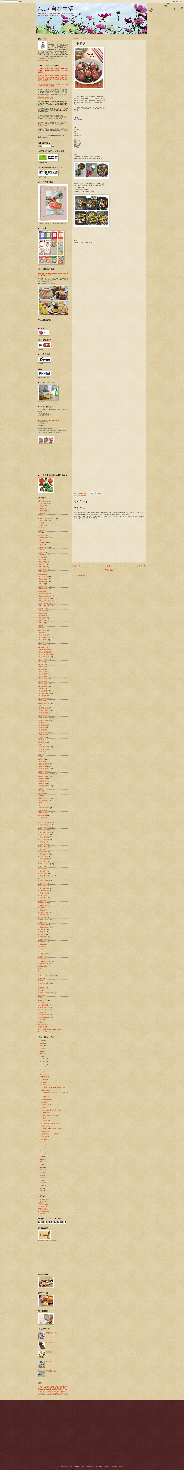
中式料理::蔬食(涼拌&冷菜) (46, 876)
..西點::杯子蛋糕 (43, 581)
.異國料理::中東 (42, 766)
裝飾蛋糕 (49, 1395)
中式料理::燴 (42, 885)
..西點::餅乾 (41, 608)
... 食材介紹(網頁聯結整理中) (46, 518)
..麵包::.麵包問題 (43, 647)
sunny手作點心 (42, 1208)
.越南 (40, 791)
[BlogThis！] (94, 493)
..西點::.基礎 (42, 564)
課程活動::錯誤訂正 (43, 1014)
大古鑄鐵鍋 (41, 817)
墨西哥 (40, 1019)
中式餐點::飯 (42, 915)
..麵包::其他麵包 (43, 671)
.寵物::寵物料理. (43, 810)
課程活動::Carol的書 (44, 1017)
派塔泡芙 (42, 1391)
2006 (41, 1191)
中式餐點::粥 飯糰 (43, 912)
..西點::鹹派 (41, 615)
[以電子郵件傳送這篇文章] (92, 493)
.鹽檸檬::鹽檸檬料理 (44, 812)
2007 (41, 1188)
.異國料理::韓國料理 (44, 786)
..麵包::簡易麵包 (43, 691)
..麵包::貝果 (41, 669)
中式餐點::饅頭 (42, 939)
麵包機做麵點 (42, 1027)
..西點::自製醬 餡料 (43, 576)
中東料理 (41, 949)
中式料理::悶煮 (42, 861)
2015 (41, 1167)
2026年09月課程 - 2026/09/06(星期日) (48, 420)
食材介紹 (62, 1386)
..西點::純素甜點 (43, 588)
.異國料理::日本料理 (44, 769)
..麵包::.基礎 (42, 642)
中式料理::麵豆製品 (43, 888)
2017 (41, 1162)
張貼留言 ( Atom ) (81, 575)
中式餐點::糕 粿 (42, 934)
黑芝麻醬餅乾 (45, 1139)
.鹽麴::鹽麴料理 (42, 815)
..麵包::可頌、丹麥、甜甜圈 (46, 654)
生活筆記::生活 (42, 958)
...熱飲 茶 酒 (42, 552)
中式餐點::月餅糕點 (43, 890)
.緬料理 (40, 803)
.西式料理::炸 (42, 722)
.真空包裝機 (41, 759)
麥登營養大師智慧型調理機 (46, 993)
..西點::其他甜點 (43, 579)
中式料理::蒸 (42, 871)
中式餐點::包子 (42, 898)
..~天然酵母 (41, 557)
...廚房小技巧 (42, 549)
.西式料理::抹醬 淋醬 (44, 720)
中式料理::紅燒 (42, 847)
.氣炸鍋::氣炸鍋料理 (44, 747)
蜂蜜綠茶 (43, 1118)
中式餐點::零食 (42, 922)
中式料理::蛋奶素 (43, 856)
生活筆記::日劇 (42, 956)
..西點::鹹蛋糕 (42, 618)
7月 (43, 1072)
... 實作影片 (41, 510)
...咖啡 (40, 532)
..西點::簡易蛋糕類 (43, 610)
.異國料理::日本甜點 (44, 771)
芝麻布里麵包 (45, 1077)
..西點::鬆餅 (41, 613)
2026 (41, 1040)
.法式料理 (41, 739)
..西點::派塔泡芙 (43, 586)
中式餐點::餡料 (42, 937)
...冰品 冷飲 (41, 525)
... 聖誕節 (41, 508)
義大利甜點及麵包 (43, 1005)
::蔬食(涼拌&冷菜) (43, 501)
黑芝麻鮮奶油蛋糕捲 (47, 1099)
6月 (43, 1074)
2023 (41, 1048)
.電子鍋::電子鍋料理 (44, 798)
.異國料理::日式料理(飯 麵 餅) (46, 773)
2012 (41, 1175)
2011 (41, 1177)
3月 (43, 1148)
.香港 (40, 744)
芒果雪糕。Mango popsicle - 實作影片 (51, 1128)
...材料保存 (41, 530)
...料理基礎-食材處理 (44, 537)
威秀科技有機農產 (43, 1204)
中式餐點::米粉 (42, 900)
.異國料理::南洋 (42, 783)
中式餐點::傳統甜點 (43, 920)
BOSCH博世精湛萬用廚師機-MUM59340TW (50, 1029)
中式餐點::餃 (42, 929)
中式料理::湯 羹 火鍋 (44, 864)
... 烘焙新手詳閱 (43, 520)
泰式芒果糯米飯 (45, 1120)
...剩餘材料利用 (42, 542)
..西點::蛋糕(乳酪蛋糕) (44, 593)
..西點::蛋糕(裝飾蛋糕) (44, 601)
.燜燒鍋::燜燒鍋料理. (44, 808)
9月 (43, 1066)
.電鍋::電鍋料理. (43, 800)
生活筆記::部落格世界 (44, 961)
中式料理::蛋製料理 (43, 859)
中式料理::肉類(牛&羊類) (45, 827)
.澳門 (40, 805)
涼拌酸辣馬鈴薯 (45, 1090)
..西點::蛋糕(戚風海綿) (44, 596)
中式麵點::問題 (42, 946)
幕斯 (62, 1393)
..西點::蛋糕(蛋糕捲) (44, 598)
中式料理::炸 (42, 844)
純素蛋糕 (63, 1391)
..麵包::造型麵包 (43, 679)
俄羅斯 (40, 978)
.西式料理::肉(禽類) (43, 713)
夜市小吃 (46, 1388)
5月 (43, 1142)
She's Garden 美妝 (43, 1199)
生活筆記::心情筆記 (43, 954)
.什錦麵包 (65, 1395)
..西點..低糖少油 (43, 620)
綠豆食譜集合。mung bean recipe (50, 1085)
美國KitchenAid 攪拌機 (44, 983)
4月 (43, 1145)
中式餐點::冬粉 (42, 895)
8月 (43, 1069)
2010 (41, 1180)
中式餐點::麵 (42, 941)
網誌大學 (40, 1203)
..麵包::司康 (41, 662)
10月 (43, 1064)
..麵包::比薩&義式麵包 (44, 649)
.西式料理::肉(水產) (43, 708)
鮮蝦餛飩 (43, 1082)
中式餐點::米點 (42, 905)
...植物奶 (41, 545)
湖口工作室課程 (42, 1000)
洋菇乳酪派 (49, 1352)
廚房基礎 (47, 1386)
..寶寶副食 (41, 632)
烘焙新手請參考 (42, 125)
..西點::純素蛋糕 (43, 591)
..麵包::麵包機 (42, 696)
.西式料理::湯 (42, 730)
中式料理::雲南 (42, 866)
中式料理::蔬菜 (42, 878)
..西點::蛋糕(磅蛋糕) (44, 606)
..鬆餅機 (40, 627)
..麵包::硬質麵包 (43, 681)
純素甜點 (56, 1391)
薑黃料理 (41, 1022)
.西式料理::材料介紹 (44, 715)
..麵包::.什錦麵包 (43, 635)
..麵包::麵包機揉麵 (43, 698)
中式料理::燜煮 (42, 883)
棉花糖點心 (41, 995)
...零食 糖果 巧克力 (43, 547)
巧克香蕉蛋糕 (50, 1342)
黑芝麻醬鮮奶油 (45, 1102)
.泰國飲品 (41, 756)
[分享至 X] (96, 493)
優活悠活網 (41, 1213)
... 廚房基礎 (41, 513)
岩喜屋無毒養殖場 (43, 1210)
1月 (43, 1153)
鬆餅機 (59, 1395)
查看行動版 (108, 570)
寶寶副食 (54, 1389)
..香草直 (40, 625)
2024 (41, 1046)
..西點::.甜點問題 (43, 567)
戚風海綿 (56, 1393)
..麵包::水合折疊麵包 (44, 652)
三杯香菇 (43, 1107)
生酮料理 (41, 968)
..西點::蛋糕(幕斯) (43, 603)
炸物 (39, 980)
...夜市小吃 (41, 535)
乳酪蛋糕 (50, 1393)
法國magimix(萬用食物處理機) (46, 976)
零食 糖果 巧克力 (61, 1388)
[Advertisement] (109, 320)
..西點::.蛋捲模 (42, 569)
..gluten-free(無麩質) (44, 703)
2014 (41, 1170)
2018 (41, 1159)
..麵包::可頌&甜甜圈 (44, 657)
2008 (41, 1185)
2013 (41, 1172)
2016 (41, 1164)
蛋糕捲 (43, 1395)
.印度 (40, 705)
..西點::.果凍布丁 (43, 559)
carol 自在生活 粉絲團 (61, 108)
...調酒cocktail (42, 554)
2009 (41, 1183)
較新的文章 (76, 566)
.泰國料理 (41, 752)
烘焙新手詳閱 (54, 1386)
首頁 (108, 566)
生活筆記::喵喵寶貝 (43, 963)
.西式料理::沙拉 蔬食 (44, 717)
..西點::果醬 (41, 584)
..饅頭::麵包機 (42, 630)
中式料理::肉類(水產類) (44, 825)
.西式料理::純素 (42, 725)
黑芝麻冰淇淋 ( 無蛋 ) (52, 1333)
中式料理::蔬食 (82, 495)
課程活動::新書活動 (43, 1010)
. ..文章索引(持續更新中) (45, 503)
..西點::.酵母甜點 (43, 571)
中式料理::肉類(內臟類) (44, 822)
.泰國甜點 (41, 754)
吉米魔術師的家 (42, 1206)
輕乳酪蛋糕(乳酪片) (51, 1371)
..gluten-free (41, 700)
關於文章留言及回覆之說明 (45, 98)
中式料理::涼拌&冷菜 (44, 854)
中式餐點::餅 (42, 932)
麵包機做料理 (42, 1024)
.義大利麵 (41, 795)
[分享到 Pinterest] (101, 493)
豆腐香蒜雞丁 (50, 1361)
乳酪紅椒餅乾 (45, 1136)
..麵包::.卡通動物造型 (44, 637)
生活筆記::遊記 (42, 966)
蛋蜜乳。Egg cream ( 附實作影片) (50, 1134)
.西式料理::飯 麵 (43, 732)
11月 (43, 1061)
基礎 (62, 1389)
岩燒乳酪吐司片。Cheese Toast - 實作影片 (53, 1087)
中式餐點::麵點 (42, 944)
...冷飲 (40, 528)
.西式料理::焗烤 (42, 727)
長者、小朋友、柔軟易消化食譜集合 (51, 1110)
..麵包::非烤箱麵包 (43, 674)
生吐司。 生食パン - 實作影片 (49, 1115)
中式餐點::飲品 (42, 917)
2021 (41, 1054)
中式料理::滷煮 (42, 868)
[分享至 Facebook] (99, 493)
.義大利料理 (41, 793)
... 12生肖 (41, 515)
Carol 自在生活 (56, 8)
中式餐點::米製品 (43, 902)
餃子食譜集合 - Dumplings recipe (50, 1123)
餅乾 (54, 1395)
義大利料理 (41, 1002)
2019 (41, 1156)
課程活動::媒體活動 (43, 1007)
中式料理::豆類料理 (43, 839)
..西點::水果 (41, 574)
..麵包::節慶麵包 (43, 683)
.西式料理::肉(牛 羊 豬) (44, 710)
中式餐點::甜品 (42, 907)
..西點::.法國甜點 (43, 562)
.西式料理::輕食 (42, 737)
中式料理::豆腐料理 (43, 837)
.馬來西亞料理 (42, 761)
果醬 (66, 1389)
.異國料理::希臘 (42, 778)
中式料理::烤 (42, 849)
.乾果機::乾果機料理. (44, 764)
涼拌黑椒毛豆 (45, 1131)
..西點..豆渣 (41, 623)
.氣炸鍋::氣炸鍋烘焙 (44, 749)
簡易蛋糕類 (50, 1391)
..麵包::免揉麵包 (43, 666)
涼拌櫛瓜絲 (44, 1079)
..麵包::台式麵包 (43, 659)
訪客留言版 (41, 988)
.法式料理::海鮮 (42, 742)
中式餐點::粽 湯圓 (43, 924)
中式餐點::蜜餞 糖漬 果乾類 (46, 927)
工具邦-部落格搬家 (43, 1201)
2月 (43, 1150)
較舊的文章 (141, 566)
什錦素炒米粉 (45, 1097)
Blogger (120, 1466)
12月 (43, 1059)
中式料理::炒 (42, 842)
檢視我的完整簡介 (43, 60)
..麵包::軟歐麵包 (43, 676)
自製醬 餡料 (43, 1393)
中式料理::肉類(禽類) (44, 829)
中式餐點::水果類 (43, 893)
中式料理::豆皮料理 (43, 834)
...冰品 (40, 523)
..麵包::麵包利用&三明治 (45, 693)
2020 (41, 1056)
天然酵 (48, 1389)
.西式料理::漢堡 (42, 735)
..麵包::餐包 (41, 688)
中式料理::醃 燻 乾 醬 (44, 881)
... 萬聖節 (41, 506)
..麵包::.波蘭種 (42, 640)
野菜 (39, 990)
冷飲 (39, 973)
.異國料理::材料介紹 (44, 781)
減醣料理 (41, 997)
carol (51, 41)
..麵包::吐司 (41, 664)
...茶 (39, 540)
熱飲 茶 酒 (53, 1388)
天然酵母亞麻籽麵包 (47, 1105)
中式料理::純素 (42, 851)
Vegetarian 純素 (42, 1032)
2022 (41, 1051)
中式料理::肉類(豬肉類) (44, 832)
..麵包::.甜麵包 (42, 644)
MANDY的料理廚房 (43, 1211)
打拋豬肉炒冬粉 (45, 1126)
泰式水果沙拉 (45, 1112)
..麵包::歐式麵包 (43, 686)
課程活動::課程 (42, 1012)
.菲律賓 (40, 788)
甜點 (59, 1389)
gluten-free (41, 1389)
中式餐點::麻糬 (42, 910)
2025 (41, 1043)
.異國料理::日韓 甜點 (44, 776)
